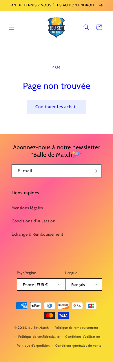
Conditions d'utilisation (33, 221)
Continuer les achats (56, 106)
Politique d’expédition (33, 345)
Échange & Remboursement (37, 234)
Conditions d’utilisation (82, 337)
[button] (11, 27)
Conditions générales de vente (78, 345)
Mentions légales (27, 207)
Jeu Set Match (38, 328)
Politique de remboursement (76, 328)
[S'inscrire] (94, 171)
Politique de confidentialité (39, 337)
